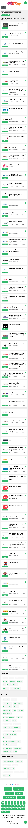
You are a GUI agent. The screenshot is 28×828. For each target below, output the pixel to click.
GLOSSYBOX (17, 727)
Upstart (14, 744)
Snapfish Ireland (7, 703)
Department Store (7, 772)
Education (14, 765)
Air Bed (11, 678)
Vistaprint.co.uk (7, 751)
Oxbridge (5, 734)
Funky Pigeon (17, 724)
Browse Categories (9, 797)
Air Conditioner (19, 678)
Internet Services (19, 772)
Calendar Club (6, 720)
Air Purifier (12, 681)
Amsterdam (6, 700)
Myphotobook (17, 748)
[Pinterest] (15, 784)
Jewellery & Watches (8, 761)
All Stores (19, 793)
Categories (8, 12)
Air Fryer (5, 681)
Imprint (21, 797)
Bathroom (5, 688)
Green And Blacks (7, 727)
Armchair (19, 681)
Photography (19, 761)
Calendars (13, 700)
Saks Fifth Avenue (7, 748)
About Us (8, 789)
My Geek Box (13, 734)
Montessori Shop (7, 706)
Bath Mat (15, 685)
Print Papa (20, 710)
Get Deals (25, 23)
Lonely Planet (6, 738)
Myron (14, 710)
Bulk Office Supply (18, 703)
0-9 (3, 802)
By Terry (14, 720)
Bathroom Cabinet (15, 688)
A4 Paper (5, 678)
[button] (3, 7)
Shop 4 (15, 751)
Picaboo (16, 706)
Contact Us (9, 793)
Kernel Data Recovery (8, 731)
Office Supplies (6, 775)
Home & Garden (16, 12)
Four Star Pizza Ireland (9, 717)
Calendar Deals (6, 14)
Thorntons (19, 717)
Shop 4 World (6, 744)
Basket (9, 685)
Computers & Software (8, 768)
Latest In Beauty (7, 724)
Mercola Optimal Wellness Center (11, 741)
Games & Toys (6, 765)
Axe (4, 685)
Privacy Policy (18, 789)
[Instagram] (18, 784)
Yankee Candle (6, 710)
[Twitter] (13, 784)
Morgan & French (7, 713)
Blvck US (18, 731)
